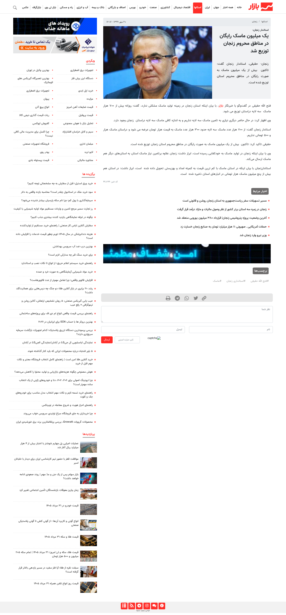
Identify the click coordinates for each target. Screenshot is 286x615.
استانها (197, 7)
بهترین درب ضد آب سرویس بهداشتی (73, 246)
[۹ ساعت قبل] (88, 540)
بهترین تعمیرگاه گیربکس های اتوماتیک (35, 80)
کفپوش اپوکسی (40, 123)
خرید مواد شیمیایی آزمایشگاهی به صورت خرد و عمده (64, 272)
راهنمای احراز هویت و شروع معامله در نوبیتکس (67, 405)
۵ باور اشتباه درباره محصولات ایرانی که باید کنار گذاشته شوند (60, 351)
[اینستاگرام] (146, 606)
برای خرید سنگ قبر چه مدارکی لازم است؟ (70, 255)
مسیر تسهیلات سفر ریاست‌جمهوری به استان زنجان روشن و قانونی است (225, 200)
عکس (25, 7)
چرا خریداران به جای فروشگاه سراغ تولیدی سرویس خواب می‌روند (58, 414)
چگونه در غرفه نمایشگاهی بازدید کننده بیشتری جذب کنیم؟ (62, 217)
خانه (239, 7)
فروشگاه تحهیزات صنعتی (36, 144)
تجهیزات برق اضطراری (81, 70)
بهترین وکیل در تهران (38, 70)
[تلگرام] (139, 606)
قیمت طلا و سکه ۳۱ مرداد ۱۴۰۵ (62, 537)
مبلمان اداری (86, 144)
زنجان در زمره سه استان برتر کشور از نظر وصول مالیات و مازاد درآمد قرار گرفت (222, 209)
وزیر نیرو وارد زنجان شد (253, 235)
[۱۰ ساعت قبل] (88, 447)
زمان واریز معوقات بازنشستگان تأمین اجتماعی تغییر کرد (49, 490)
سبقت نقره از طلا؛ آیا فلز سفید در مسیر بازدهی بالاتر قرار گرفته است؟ (48, 570)
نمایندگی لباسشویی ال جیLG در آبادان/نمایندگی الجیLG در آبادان (57, 343)
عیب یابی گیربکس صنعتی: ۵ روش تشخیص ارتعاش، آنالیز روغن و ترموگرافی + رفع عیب (57, 303)
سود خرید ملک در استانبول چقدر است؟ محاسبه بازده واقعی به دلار (57, 192)
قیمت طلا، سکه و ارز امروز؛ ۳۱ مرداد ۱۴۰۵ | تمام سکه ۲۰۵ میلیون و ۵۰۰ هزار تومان (47, 554)
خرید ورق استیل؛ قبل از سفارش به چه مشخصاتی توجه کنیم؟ (60, 183)
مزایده (90, 99)
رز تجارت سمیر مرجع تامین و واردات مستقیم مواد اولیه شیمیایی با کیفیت (53, 209)
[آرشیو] (124, 606)
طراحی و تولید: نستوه (143, 610)
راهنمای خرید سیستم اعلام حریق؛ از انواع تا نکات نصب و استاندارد (57, 263)
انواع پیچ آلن (42, 107)
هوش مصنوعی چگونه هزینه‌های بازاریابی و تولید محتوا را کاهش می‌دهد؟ (53, 372)
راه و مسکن (66, 7)
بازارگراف (36, 7)
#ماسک (217, 281)
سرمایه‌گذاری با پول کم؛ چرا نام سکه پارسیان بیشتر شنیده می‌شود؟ (57, 200)
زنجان (254, 21)
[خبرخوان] (131, 606)
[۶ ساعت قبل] (88, 462)
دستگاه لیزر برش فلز (82, 78)
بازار (221, 105)
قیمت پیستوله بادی (38, 160)
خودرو (142, 7)
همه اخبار (228, 7)
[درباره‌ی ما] (161, 606)
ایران (207, 7)
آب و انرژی (82, 7)
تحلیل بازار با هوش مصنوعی (78, 123)
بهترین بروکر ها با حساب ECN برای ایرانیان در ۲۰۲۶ (65, 322)
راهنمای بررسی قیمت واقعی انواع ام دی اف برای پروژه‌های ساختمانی (56, 313)
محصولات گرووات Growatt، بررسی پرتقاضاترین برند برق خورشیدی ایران (54, 422)
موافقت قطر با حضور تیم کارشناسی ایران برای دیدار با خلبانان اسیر (46, 461)
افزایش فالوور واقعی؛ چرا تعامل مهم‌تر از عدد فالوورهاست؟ (61, 280)
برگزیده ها (88, 174)
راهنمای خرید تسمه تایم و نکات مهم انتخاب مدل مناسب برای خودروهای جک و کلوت (54, 395)
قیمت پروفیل (86, 115)
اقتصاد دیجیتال (182, 7)
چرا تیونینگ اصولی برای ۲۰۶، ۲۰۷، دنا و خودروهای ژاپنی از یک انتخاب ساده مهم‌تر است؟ (56, 382)
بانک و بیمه (98, 7)
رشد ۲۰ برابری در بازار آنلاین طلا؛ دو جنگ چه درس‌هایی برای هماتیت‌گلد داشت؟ (54, 291)
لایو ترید (88, 152)
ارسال (107, 340)
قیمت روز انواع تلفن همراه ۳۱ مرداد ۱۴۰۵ (56, 584)
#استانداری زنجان (236, 281)
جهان (216, 7)
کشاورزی (165, 7)
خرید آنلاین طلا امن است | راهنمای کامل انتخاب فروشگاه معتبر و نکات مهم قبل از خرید (55, 362)
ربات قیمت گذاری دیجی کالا (34, 115)
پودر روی (44, 152)
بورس (132, 7)
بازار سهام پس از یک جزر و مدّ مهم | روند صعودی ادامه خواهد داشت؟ (49, 476)
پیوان (46, 99)
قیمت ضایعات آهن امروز (79, 107)
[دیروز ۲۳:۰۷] (88, 478)
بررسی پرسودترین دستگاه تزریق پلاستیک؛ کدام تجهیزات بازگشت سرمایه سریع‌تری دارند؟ (54, 332)
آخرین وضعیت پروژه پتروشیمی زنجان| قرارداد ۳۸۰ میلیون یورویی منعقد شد (222, 218)
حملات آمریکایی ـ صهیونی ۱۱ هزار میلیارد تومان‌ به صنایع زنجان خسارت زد (223, 226)
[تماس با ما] (154, 606)
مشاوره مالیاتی (85, 160)
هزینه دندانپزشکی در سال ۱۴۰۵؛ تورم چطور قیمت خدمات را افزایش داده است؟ (54, 236)
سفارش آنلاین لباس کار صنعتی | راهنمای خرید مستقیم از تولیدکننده (56, 226)
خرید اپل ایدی (85, 91)
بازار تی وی (50, 7)
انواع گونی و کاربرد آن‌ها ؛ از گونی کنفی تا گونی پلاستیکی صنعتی (48, 523)
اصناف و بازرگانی (117, 7)
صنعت (153, 7)
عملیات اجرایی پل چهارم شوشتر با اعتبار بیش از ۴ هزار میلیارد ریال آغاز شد (49, 445)
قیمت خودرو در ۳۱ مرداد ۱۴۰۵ (62, 506)
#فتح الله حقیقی (260, 281)
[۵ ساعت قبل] (88, 571)
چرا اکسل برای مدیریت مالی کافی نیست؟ (33, 134)
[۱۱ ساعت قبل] (88, 493)
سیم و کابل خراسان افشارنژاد (77, 132)
